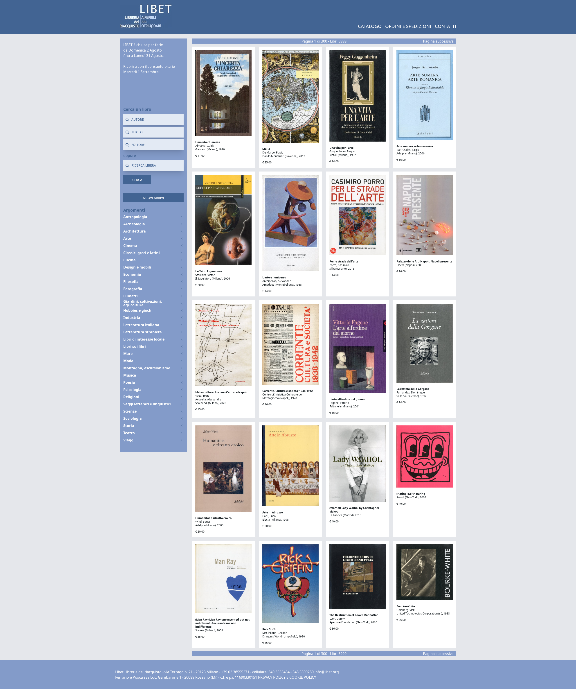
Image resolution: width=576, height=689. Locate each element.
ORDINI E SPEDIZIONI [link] (408, 26)
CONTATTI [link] (445, 26)
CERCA (137, 180)
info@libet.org (327, 671)
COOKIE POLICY (302, 677)
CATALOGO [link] (370, 26)
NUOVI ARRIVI (153, 198)
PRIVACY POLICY (272, 677)
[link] (146, 16)
